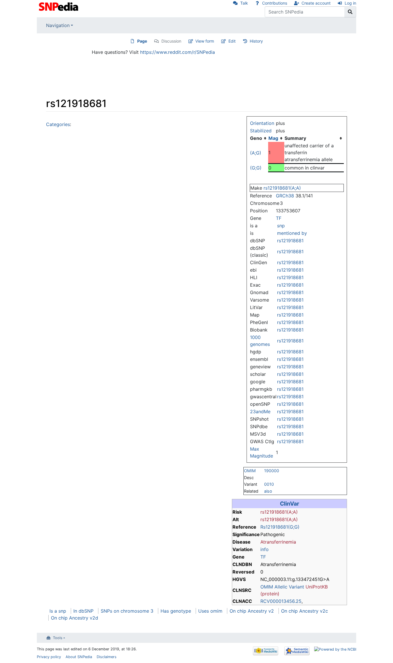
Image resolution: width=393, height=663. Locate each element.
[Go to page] (350, 11)
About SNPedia (79, 657)
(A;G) (255, 153)
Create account (316, 3)
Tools (57, 638)
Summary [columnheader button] (295, 138)
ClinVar (289, 503)
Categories (58, 124)
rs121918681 (290, 240)
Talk (244, 3)
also (268, 491)
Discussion (171, 41)
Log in (350, 3)
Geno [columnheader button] (256, 138)
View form (204, 41)
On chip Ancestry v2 (252, 611)
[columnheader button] (276, 138)
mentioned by (292, 233)
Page (142, 41)
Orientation (262, 123)
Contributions (274, 3)
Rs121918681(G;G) (279, 527)
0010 (269, 484)
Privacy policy (49, 657)
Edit (232, 41)
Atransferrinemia (278, 542)
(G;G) (256, 168)
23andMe (260, 411)
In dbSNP (83, 611)
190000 (271, 470)
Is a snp (57, 611)
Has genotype (176, 611)
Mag (273, 138)
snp (281, 225)
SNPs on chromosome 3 (127, 611)
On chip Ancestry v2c (304, 611)
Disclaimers (107, 657)
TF (278, 218)
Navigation (58, 25)
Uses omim (210, 611)
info (264, 549)
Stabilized (261, 131)
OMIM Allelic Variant (282, 587)
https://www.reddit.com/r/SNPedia (177, 52)
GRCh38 (285, 196)
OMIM (250, 470)
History (256, 41)
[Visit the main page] (59, 6)
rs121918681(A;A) (282, 188)
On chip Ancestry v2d (74, 618)
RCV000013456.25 (281, 601)
